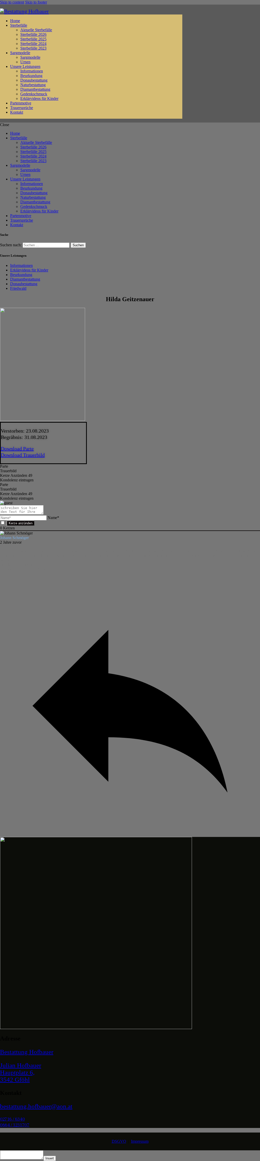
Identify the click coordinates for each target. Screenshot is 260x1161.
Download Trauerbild (23, 455)
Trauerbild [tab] (8, 471)
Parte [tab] (4, 466)
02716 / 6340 (12, 1119)
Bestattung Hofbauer (26, 1051)
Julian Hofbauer (20, 1065)
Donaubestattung (23, 284)
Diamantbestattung (25, 279)
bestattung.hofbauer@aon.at (36, 1106)
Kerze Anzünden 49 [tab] (16, 475)
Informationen (21, 265)
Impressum (140, 1141)
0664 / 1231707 (14, 1125)
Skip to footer (36, 2)
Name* (53, 517)
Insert (49, 1158)
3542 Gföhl (15, 1079)
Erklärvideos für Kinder (29, 270)
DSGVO (119, 1141)
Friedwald (18, 288)
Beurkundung (21, 274)
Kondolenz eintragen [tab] (17, 480)
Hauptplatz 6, (17, 1072)
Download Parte (17, 448)
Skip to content (12, 2)
